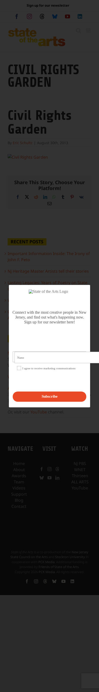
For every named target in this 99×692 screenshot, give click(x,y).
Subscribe (50, 396)
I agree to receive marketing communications (48, 368)
